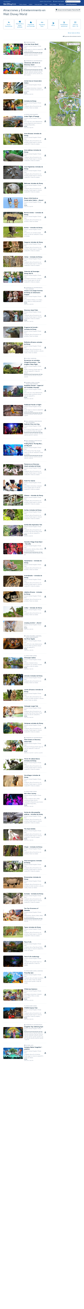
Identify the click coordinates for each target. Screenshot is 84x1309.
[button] (61, 4)
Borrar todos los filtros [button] (74, 33)
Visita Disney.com (6, 1)
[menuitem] (53, 1)
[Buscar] (66, 1)
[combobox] (73, 1)
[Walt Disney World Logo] (9, 4)
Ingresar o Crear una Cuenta (45, 1)
